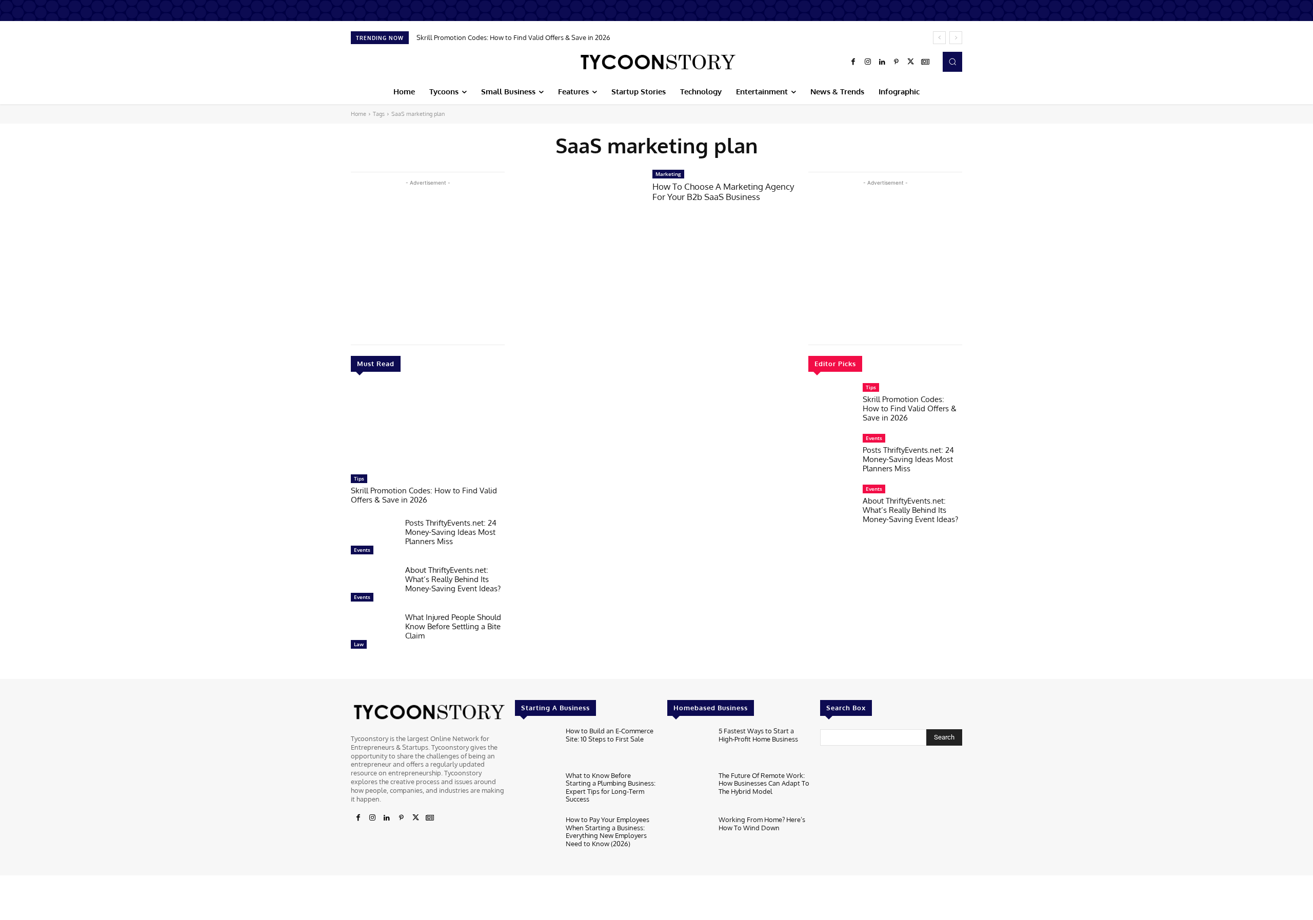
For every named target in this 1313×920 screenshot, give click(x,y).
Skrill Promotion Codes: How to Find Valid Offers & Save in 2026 (513, 37)
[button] (952, 61)
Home (358, 113)
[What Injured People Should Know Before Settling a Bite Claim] (374, 633)
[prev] (939, 37)
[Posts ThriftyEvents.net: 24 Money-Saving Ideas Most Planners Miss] (374, 539)
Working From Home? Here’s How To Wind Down (762, 823)
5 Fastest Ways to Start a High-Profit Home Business (758, 735)
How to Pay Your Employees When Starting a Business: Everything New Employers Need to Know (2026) (607, 831)
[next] (955, 37)
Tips (359, 478)
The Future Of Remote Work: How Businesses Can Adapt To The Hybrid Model (764, 783)
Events (362, 549)
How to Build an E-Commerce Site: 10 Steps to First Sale (609, 735)
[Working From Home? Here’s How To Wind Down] (688, 835)
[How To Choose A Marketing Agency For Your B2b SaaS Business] (578, 210)
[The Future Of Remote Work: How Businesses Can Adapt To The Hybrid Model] (688, 791)
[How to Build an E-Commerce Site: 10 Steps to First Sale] (536, 746)
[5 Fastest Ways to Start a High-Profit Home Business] (688, 746)
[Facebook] (853, 62)
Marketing (668, 173)
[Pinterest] (896, 62)
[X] (911, 62)
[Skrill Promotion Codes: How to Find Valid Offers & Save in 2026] (428, 428)
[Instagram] (868, 62)
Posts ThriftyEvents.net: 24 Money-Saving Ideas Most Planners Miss (450, 532)
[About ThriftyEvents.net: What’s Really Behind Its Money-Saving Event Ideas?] (374, 586)
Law (359, 644)
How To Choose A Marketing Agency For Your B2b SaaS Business (723, 191)
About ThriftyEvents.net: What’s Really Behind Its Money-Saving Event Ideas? (453, 579)
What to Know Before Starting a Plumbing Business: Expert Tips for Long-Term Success (610, 787)
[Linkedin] (882, 62)
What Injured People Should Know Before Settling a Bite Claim (453, 626)
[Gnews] (925, 62)
